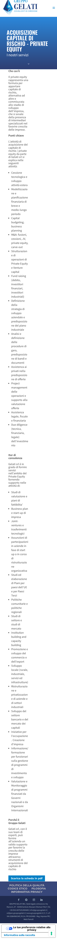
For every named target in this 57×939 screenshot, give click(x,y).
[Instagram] (34, 900)
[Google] (26, 900)
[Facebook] (19, 900)
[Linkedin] (41, 900)
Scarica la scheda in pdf (26, 878)
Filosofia (39, 888)
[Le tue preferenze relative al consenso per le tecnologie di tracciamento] (51, 933)
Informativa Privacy (26, 891)
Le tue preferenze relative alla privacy (31, 928)
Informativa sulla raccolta (19, 935)
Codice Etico (17, 888)
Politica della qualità (26, 885)
